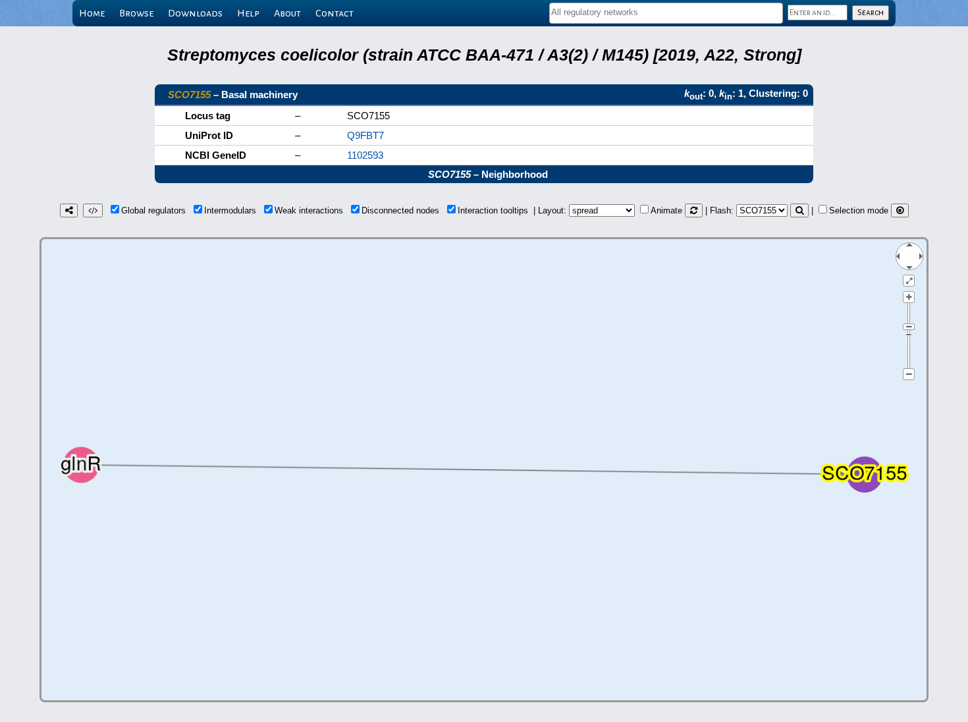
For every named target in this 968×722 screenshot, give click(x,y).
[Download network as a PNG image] (69, 210)
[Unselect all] (900, 210)
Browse (136, 13)
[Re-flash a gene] (799, 210)
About (287, 13)
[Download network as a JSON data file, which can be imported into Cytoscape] (93, 210)
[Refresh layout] (694, 210)
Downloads (195, 13)
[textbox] (666, 12)
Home (92, 13)
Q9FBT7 (365, 135)
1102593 (365, 155)
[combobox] (666, 13)
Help (248, 13)
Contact (334, 13)
